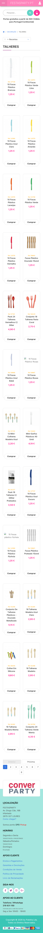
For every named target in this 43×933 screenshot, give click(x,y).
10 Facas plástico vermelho (11, 261)
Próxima (31, 762)
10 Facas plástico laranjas (11, 202)
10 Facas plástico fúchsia (11, 554)
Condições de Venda (12, 869)
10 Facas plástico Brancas (11, 87)
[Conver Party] (21, 788)
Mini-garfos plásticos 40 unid (31, 436)
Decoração (11, 32)
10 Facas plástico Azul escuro (32, 496)
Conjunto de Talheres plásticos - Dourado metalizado (11, 615)
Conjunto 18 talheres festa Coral (31, 319)
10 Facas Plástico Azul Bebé (11, 378)
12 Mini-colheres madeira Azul (11, 436)
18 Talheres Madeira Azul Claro (32, 612)
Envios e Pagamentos (12, 861)
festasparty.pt (22, 3)
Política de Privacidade (13, 874)
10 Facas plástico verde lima (31, 85)
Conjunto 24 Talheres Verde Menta (31, 730)
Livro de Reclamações (13, 878)
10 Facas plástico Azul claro (11, 144)
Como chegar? (9, 819)
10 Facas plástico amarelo (31, 144)
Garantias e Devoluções (13, 865)
